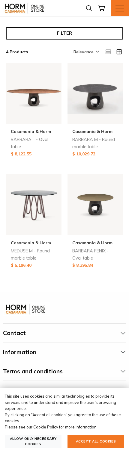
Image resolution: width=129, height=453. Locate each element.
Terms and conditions (33, 371)
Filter (64, 33)
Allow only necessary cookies (33, 441)
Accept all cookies (96, 441)
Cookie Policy (45, 427)
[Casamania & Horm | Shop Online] (25, 8)
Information (19, 352)
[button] (86, 52)
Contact (14, 333)
